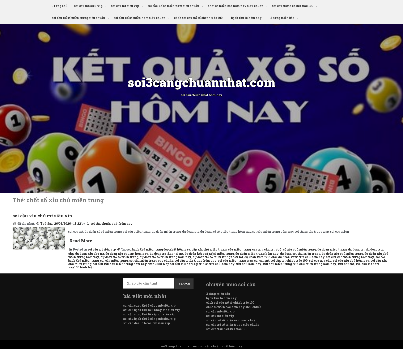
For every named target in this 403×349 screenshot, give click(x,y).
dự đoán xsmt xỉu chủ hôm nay (301, 257)
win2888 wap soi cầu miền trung (173, 264)
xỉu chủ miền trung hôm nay (314, 264)
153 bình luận (84, 267)
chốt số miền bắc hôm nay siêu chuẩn (235, 6)
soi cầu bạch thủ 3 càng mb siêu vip (149, 319)
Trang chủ (60, 6)
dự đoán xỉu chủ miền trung (342, 254)
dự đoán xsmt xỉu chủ (260, 257)
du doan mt (356, 249)
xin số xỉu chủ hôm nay (217, 264)
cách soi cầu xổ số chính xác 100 (198, 18)
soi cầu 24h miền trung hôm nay (350, 257)
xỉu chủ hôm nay (249, 264)
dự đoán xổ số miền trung (119, 257)
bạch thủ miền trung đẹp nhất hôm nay (161, 249)
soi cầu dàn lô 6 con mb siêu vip (146, 323)
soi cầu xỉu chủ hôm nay (351, 260)
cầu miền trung (239, 249)
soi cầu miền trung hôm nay (196, 260)
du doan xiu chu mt (89, 254)
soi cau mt (261, 260)
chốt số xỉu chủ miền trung (296, 249)
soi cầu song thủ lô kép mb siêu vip (149, 314)
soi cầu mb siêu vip (88, 6)
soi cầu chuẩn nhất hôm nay (111, 224)
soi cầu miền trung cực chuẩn (151, 260)
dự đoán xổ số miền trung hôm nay (165, 257)
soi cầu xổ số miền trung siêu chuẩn (78, 18)
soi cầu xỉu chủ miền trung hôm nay (120, 264)
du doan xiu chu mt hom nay (126, 254)
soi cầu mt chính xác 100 (289, 260)
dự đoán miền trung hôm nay (257, 254)
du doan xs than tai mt (166, 254)
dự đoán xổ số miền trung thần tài (218, 257)
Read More (80, 240)
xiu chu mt (346, 264)
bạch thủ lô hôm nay (246, 18)
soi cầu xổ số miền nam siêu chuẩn (173, 6)
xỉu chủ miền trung (277, 264)
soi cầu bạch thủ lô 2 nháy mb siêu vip (151, 310)
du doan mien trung (332, 249)
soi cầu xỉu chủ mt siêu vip (42, 216)
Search (184, 283)
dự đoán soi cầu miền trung (300, 254)
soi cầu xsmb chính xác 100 (292, 6)
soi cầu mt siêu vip (125, 6)
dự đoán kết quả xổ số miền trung (209, 254)
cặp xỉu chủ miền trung (209, 249)
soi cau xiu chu (320, 260)
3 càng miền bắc (282, 18)
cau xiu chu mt (263, 249)
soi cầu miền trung (114, 260)
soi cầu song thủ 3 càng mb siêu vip (149, 305)
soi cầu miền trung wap (235, 260)
